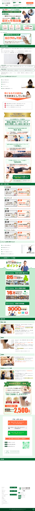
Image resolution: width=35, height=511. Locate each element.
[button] (33, 509)
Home (1, 32)
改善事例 (3, 498)
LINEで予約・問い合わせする (17, 433)
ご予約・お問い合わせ (5, 494)
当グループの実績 (4, 501)
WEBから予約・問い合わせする (17, 428)
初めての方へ (4, 490)
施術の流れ (3, 491)
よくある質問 (4, 500)
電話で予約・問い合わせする (17, 423)
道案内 (3, 497)
